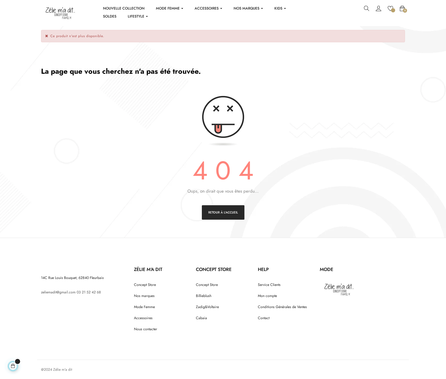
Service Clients (269, 284)
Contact (263, 317)
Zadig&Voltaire (207, 306)
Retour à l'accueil (223, 212)
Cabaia (201, 317)
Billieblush (203, 295)
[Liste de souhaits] (390, 8)
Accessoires (143, 317)
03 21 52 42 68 (89, 292)
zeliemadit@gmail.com (58, 292)
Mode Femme (144, 306)
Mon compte (267, 295)
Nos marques (144, 295)
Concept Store (145, 284)
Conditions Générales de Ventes (282, 306)
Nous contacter (145, 329)
